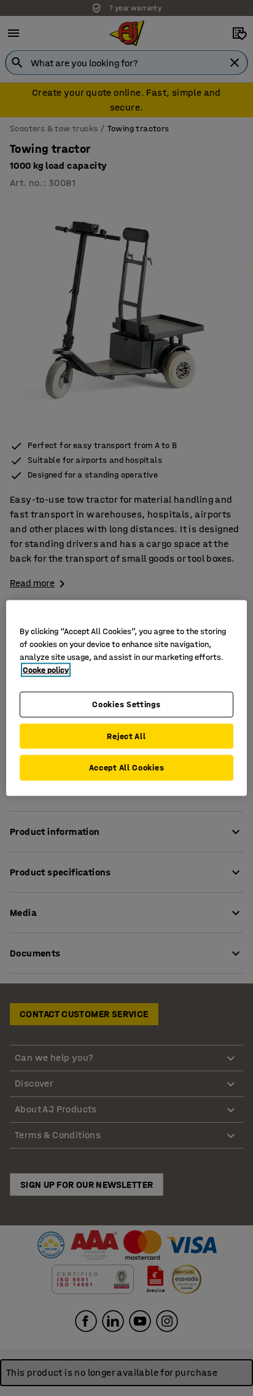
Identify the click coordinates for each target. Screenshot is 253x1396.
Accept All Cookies (127, 767)
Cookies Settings (126, 704)
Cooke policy (46, 670)
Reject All (126, 736)
